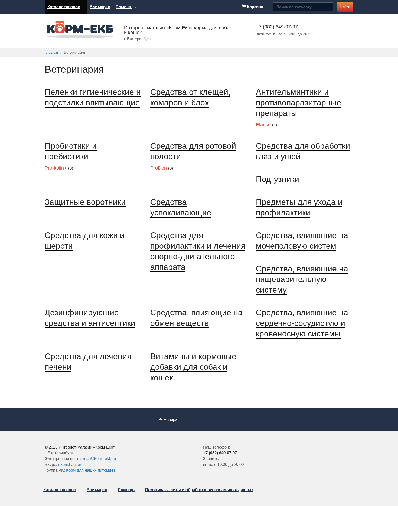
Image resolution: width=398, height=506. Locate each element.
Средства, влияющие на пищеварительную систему (302, 279)
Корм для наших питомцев (91, 470)
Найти (345, 6)
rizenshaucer (69, 464)
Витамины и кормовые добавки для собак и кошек (193, 367)
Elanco (263, 124)
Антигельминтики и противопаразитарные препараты (298, 102)
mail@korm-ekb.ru (99, 458)
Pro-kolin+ (56, 168)
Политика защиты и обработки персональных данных (199, 489)
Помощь (124, 6)
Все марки (100, 6)
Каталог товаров (63, 6)
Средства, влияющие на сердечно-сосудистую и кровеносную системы (302, 323)
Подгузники (277, 179)
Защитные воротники (85, 201)
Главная (51, 52)
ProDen (158, 168)
